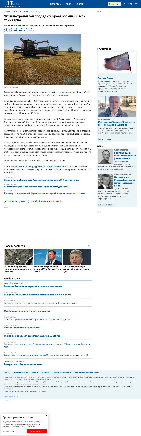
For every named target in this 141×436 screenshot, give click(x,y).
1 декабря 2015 (34, 12)
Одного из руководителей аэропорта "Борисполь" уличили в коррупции (37, 319)
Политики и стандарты (62, 372)
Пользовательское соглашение (87, 372)
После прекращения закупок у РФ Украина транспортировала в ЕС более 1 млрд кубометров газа (47, 345)
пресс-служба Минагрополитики (52, 95)
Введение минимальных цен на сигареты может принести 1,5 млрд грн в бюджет (41, 303)
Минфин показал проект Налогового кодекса (27, 311)
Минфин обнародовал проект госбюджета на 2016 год (32, 335)
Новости (54, 4)
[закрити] (46, 416)
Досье (80, 4)
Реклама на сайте (21, 372)
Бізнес (25, 12)
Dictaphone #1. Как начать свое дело (23, 364)
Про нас (7, 372)
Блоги (69, 4)
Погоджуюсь (37, 431)
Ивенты (35, 372)
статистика (11, 201)
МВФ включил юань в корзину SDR (22, 327)
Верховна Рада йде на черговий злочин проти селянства (33, 286)
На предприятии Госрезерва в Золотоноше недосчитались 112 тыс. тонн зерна (41, 180)
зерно (23, 201)
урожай (33, 201)
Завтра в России (105, 78)
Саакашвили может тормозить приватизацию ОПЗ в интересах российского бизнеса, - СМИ (46, 354)
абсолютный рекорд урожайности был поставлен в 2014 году (44, 166)
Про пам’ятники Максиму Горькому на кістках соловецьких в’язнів (124, 181)
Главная (7, 12)
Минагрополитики (50, 201)
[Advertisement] (48, 224)
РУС (130, 4)
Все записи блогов (105, 205)
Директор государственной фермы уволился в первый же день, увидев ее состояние (45, 193)
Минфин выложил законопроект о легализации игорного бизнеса (37, 294)
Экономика (16, 12)
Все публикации (104, 139)
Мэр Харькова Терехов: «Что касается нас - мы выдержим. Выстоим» (116, 123)
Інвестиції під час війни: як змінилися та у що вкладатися (125, 155)
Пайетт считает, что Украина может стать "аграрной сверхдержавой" (36, 186)
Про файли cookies (9, 431)
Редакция (45, 372)
